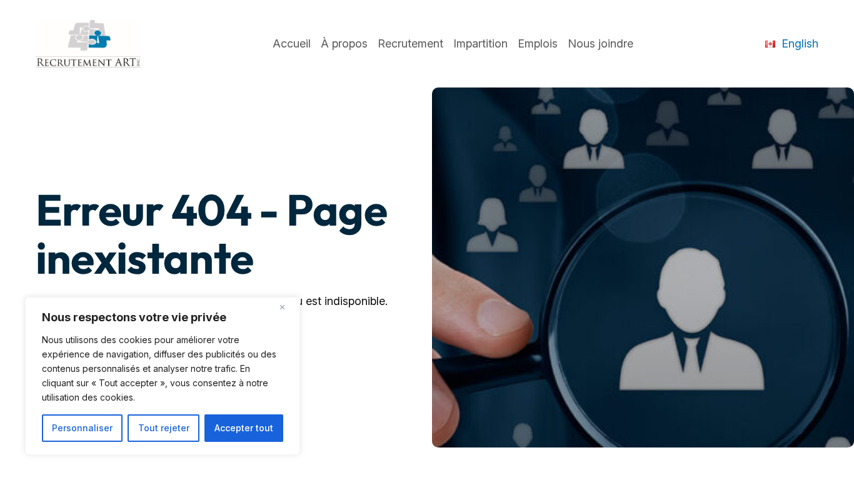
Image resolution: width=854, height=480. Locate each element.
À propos (344, 43)
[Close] (286, 307)
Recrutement (410, 43)
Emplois (538, 43)
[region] (162, 376)
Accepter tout (243, 427)
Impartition (480, 43)
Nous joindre (600, 43)
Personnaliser (82, 427)
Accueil (292, 43)
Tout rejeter (163, 427)
